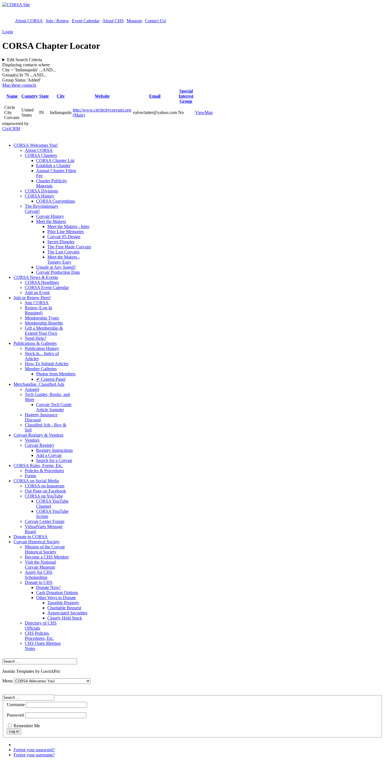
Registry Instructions (54, 450)
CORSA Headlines (42, 282)
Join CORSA (37, 302)
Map (209, 112)
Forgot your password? (34, 749)
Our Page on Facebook (45, 491)
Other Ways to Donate (56, 597)
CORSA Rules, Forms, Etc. (38, 465)
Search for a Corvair (54, 460)
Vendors (32, 440)
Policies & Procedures (44, 470)
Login (7, 31)
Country (29, 96)
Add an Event (37, 292)
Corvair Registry (39, 445)
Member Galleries (41, 368)
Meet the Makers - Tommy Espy (63, 259)
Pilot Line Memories (65, 231)
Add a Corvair (49, 455)
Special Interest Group (186, 96)
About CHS (113, 20)
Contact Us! (155, 20)
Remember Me (27, 725)
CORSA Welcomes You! (36, 145)
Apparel (32, 389)
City (61, 96)
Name (12, 96)
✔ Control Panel (50, 379)
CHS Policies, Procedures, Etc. (39, 636)
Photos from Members (56, 373)
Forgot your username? (34, 754)
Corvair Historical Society (37, 541)
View (200, 112)
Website (102, 96)
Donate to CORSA (31, 536)
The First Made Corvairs (69, 246)
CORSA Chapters (41, 155)
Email (154, 96)
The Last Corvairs (63, 251)
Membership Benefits (44, 323)
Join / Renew (57, 20)
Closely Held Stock (64, 618)
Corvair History (50, 216)
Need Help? (35, 338)
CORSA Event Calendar (47, 287)
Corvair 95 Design (63, 236)
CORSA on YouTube (44, 496)
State (44, 96)
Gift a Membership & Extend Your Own (44, 331)
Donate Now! (48, 587)
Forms (30, 475)
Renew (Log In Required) (38, 310)
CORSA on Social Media (36, 480)
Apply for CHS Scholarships (38, 575)
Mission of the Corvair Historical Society (45, 549)
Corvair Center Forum (44, 521)
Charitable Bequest (64, 607)
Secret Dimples (60, 241)
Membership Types (42, 318)
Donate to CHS (38, 582)
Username (16, 704)
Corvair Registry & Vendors (38, 435)
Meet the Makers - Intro (68, 226)
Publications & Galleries (35, 343)
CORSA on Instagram (44, 485)
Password (15, 715)
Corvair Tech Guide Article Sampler (54, 407)
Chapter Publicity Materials (51, 183)
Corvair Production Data (58, 272)
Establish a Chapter (53, 165)
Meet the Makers (51, 221)
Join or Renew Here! (32, 297)
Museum (134, 20)
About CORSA (29, 20)
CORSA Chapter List (55, 160)
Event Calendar (85, 20)
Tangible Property (63, 602)
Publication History (42, 348)
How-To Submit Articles (46, 363)
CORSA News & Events (36, 277)
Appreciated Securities (67, 612)
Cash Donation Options (57, 592)
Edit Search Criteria (24, 59)
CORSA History (39, 196)
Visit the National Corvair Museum (40, 565)
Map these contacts (19, 85)
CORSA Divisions (41, 191)
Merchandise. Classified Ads (39, 384)
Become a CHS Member (47, 557)
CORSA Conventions (55, 201)
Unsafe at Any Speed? (56, 267)
